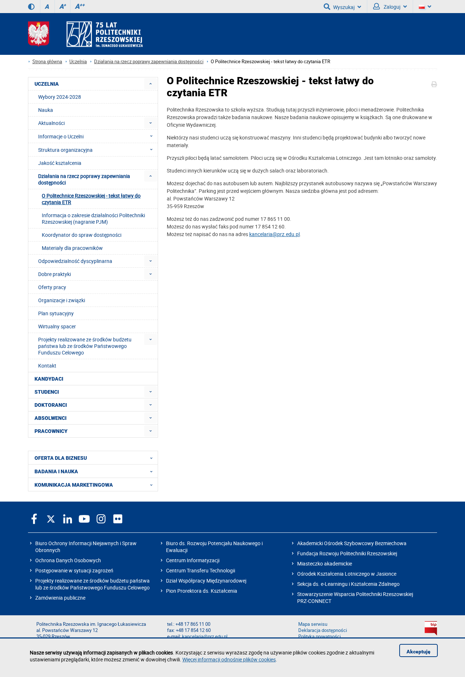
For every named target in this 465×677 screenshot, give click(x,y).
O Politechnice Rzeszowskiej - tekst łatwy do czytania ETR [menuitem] (91, 199)
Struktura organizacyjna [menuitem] (65, 149)
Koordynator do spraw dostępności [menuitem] (81, 234)
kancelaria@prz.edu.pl (274, 234)
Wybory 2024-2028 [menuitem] (59, 96)
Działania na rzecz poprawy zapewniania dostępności (148, 61)
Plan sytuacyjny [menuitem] (56, 313)
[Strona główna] (85, 34)
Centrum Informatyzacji (192, 560)
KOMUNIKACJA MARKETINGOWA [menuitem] (74, 485)
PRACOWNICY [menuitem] (51, 431)
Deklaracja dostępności (322, 630)
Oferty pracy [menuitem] (52, 287)
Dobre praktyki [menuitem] (54, 274)
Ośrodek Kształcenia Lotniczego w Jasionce (346, 573)
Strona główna (47, 61)
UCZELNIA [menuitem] (47, 84)
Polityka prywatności (319, 636)
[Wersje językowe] (425, 6)
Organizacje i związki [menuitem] (61, 300)
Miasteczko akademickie (324, 563)
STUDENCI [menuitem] (47, 392)
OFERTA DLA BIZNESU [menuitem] (61, 458)
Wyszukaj (344, 7)
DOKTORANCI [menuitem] (51, 405)
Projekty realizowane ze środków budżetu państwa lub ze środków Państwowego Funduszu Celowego (92, 584)
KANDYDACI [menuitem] (49, 379)
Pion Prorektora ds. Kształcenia (201, 590)
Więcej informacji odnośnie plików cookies (229, 659)
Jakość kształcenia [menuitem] (59, 162)
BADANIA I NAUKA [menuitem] (56, 471)
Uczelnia (78, 61)
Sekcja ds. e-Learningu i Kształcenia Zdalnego (348, 583)
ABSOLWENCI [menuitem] (50, 418)
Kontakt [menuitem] (47, 365)
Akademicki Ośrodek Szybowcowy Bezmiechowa (352, 543)
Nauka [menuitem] (45, 109)
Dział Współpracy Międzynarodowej (206, 580)
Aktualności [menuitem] (51, 122)
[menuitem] (150, 83)
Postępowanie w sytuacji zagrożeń (74, 570)
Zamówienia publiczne (60, 597)
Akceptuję (418, 651)
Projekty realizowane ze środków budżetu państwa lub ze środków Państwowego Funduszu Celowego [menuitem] (85, 346)
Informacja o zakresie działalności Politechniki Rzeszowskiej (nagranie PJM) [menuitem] (93, 218)
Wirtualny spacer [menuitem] (57, 326)
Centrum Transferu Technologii (200, 570)
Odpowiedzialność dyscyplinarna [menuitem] (75, 261)
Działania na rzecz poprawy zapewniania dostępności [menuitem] (84, 179)
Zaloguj (391, 6)
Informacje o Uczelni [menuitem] (61, 136)
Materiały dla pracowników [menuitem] (72, 247)
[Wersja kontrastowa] (31, 6)
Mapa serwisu (312, 624)
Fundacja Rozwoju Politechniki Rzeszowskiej (347, 553)
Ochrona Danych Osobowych (68, 560)
